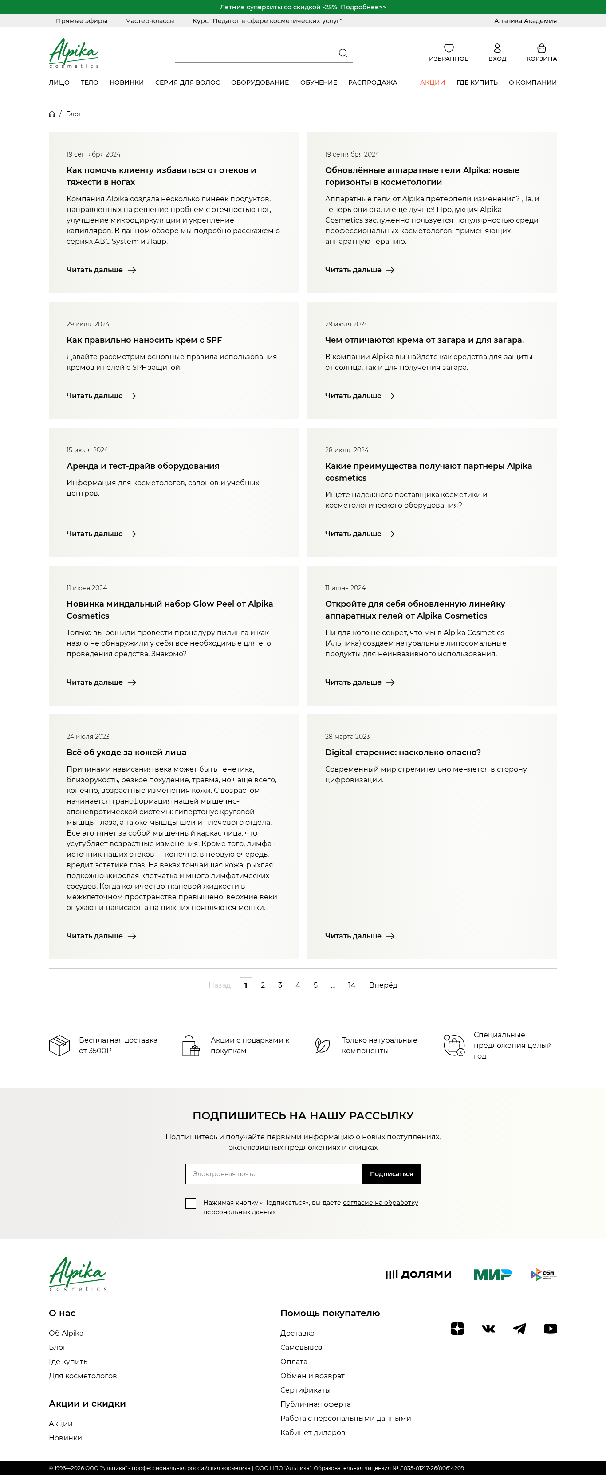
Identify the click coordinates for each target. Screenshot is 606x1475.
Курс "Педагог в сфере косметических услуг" (267, 21)
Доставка (297, 1333)
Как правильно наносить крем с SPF (144, 340)
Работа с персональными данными (345, 1418)
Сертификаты (305, 1390)
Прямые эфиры (81, 21)
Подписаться (391, 1174)
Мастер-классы (150, 21)
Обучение (318, 82)
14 (352, 985)
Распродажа (372, 82)
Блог (58, 1347)
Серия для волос (187, 82)
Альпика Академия (525, 21)
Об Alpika (66, 1333)
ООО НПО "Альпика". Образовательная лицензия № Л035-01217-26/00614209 (359, 1468)
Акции (432, 82)
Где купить (477, 82)
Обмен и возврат (312, 1376)
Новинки (127, 82)
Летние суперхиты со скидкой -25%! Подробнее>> (303, 7)
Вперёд (383, 985)
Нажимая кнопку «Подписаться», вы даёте (310, 1207)
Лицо (59, 82)
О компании (533, 82)
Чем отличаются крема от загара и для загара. (424, 340)
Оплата (293, 1361)
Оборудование (260, 82)
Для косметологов (83, 1376)
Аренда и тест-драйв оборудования (143, 466)
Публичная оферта (315, 1404)
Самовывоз (301, 1347)
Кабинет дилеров (313, 1432)
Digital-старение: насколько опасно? (403, 752)
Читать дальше (95, 270)
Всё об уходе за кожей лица (127, 752)
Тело (89, 82)
